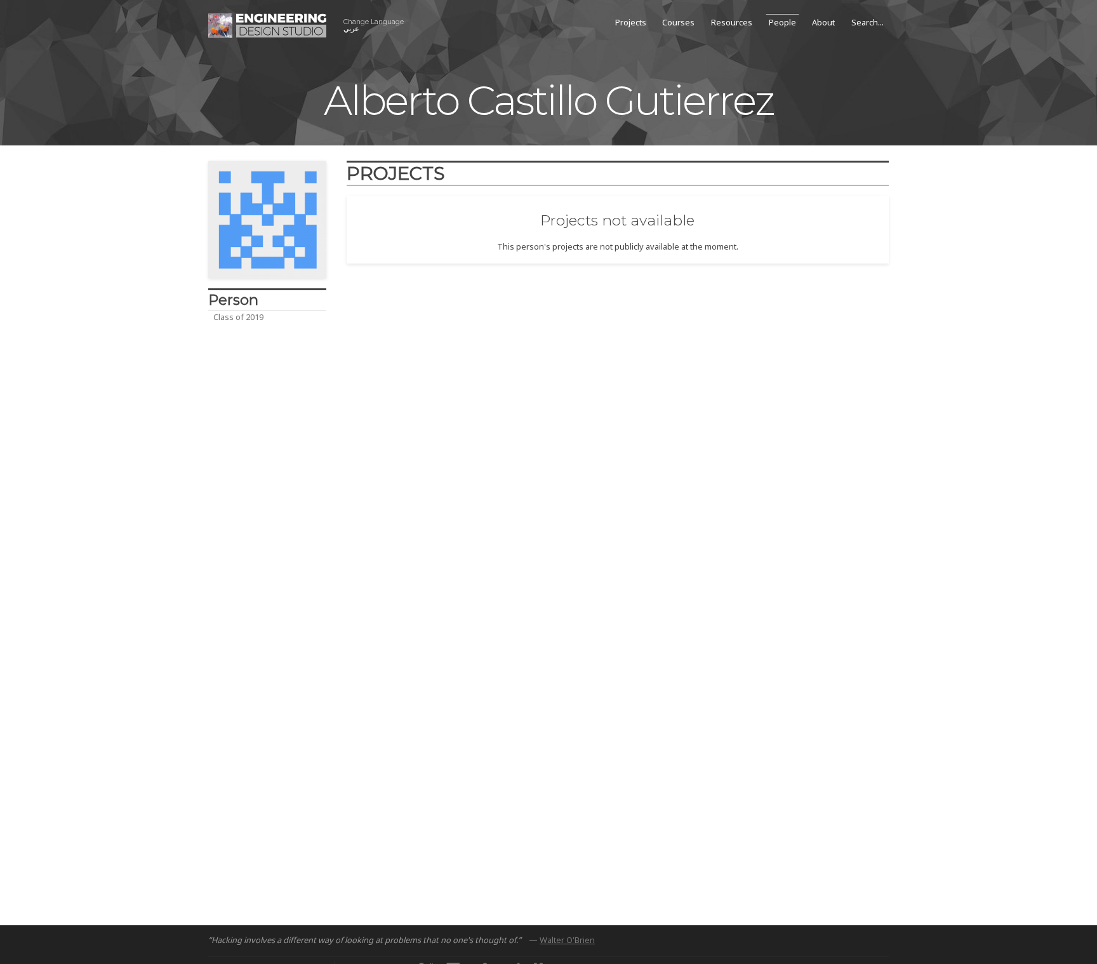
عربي (373, 25)
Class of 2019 (238, 317)
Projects (630, 22)
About (823, 22)
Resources (731, 22)
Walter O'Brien (567, 940)
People (782, 22)
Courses (678, 22)
